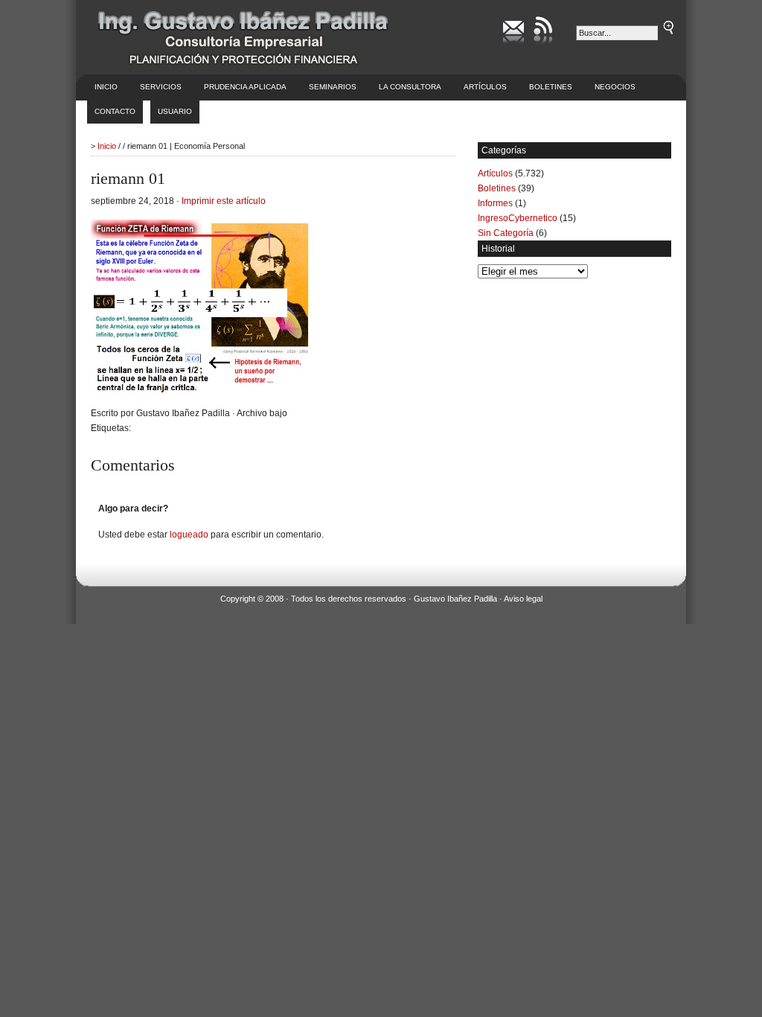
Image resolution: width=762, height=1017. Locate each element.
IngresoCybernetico (517, 218)
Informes (495, 203)
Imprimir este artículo (224, 201)
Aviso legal (523, 598)
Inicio (106, 87)
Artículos (485, 87)
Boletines (550, 87)
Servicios (161, 87)
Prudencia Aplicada (245, 87)
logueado (189, 534)
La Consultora (410, 87)
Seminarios (332, 87)
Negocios (615, 87)
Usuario (175, 111)
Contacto (115, 111)
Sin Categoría (506, 233)
